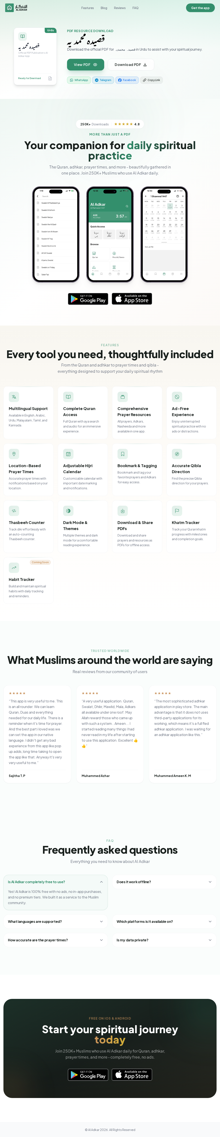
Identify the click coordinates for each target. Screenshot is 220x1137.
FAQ (136, 8)
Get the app (200, 8)
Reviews (120, 8)
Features (87, 8)
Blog (104, 8)
